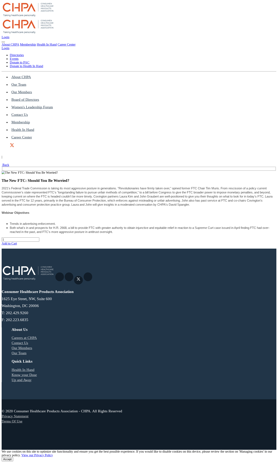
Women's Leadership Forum (32, 107)
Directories (17, 55)
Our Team (18, 84)
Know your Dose (24, 375)
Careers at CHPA (24, 338)
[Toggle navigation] (3, 42)
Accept (7, 459)
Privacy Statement (15, 416)
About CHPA (10, 44)
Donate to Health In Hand (26, 66)
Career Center (67, 44)
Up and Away (22, 380)
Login (5, 37)
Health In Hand (47, 44)
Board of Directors (25, 100)
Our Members (21, 92)
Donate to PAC (20, 62)
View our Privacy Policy (37, 455)
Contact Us (19, 115)
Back (5, 165)
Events (14, 58)
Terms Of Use (12, 421)
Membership (28, 44)
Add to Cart (9, 243)
